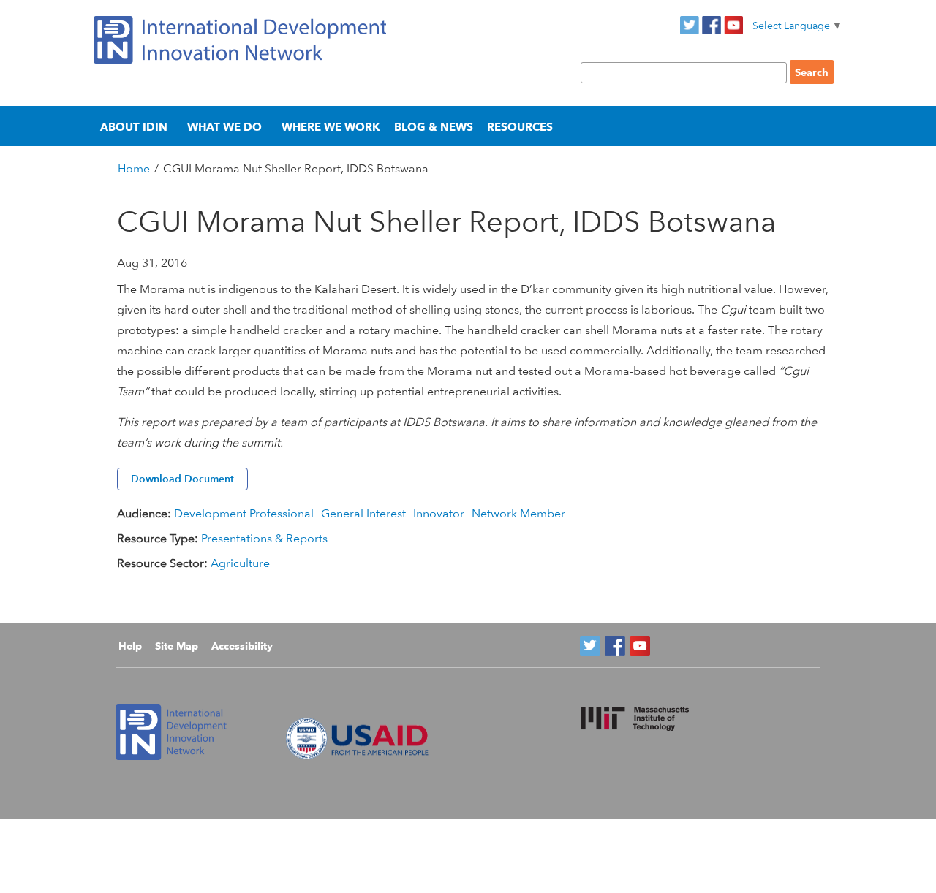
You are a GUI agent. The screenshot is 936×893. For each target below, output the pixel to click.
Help (130, 646)
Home (134, 168)
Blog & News (433, 127)
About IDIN (133, 127)
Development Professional (244, 513)
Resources (520, 127)
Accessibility (242, 646)
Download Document (182, 478)
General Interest (363, 513)
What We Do (224, 127)
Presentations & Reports (264, 538)
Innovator (438, 513)
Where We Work (331, 127)
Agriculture (240, 563)
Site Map (176, 646)
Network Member (518, 513)
